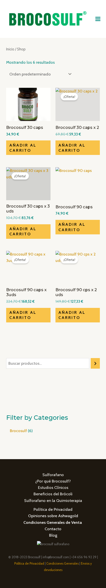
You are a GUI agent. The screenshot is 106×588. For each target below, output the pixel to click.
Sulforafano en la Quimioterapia (53, 500)
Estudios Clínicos (53, 487)
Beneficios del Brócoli (53, 493)
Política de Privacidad (53, 509)
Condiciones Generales (62, 563)
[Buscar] (95, 363)
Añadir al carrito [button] (22, 148)
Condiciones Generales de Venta (52, 522)
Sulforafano (53, 474)
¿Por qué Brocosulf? (53, 481)
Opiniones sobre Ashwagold (53, 515)
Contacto (53, 528)
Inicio (10, 49)
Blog (53, 535)
